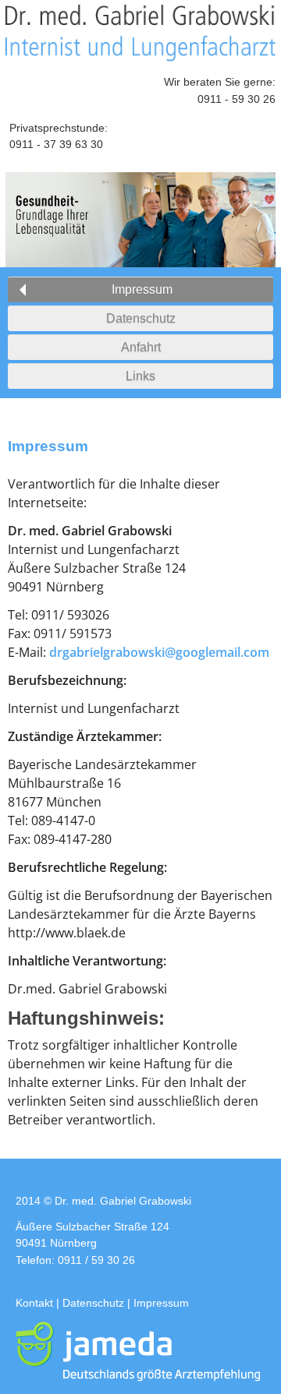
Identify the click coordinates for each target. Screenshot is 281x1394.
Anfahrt (141, 347)
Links (140, 376)
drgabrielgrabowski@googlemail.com (159, 652)
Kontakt (34, 1303)
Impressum (142, 289)
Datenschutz (141, 318)
